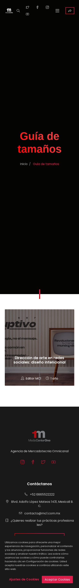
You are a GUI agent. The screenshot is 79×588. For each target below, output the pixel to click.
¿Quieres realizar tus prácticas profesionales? (42, 522)
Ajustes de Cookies (24, 579)
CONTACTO (69, 10)
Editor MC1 (33, 378)
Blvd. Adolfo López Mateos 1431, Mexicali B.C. (41, 504)
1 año (54, 378)
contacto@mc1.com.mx (42, 513)
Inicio (24, 164)
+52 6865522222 (41, 494)
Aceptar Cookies (57, 579)
